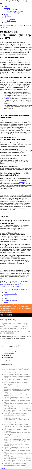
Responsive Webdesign (6, 25)
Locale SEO (6, 281)
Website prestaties (23, 281)
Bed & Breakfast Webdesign (15, 11)
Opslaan (2, 468)
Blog (5, 17)
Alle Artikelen (11, 19)
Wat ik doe (7, 8)
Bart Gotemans (4, 27)
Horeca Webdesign (12, 9)
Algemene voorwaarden (10, 294)
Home (5, 6)
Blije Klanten (7, 16)
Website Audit (14, 281)
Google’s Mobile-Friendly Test (17, 125)
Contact (6, 22)
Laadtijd (6, 98)
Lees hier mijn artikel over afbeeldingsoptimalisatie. (14, 155)
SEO (15, 25)
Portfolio (6, 14)
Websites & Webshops (13, 13)
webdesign (22, 182)
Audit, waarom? (11, 21)
